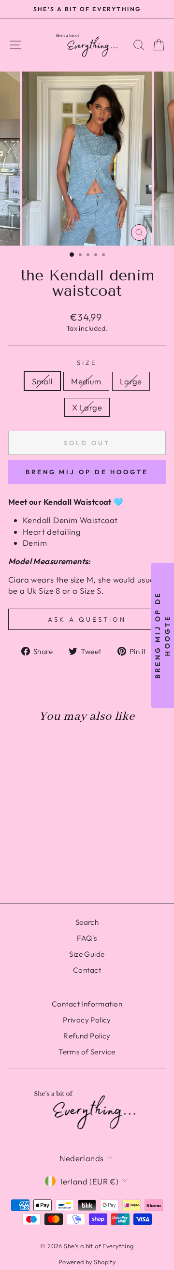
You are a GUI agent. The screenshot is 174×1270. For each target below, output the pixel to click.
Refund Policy (86, 1035)
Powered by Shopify (87, 1262)
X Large (87, 407)
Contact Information (87, 1003)
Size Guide (86, 954)
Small (42, 381)
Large (131, 381)
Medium (86, 381)
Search (87, 922)
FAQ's (87, 938)
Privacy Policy (87, 1019)
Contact (87, 970)
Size (87, 362)
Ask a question (87, 619)
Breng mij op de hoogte (87, 472)
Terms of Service (87, 1051)
